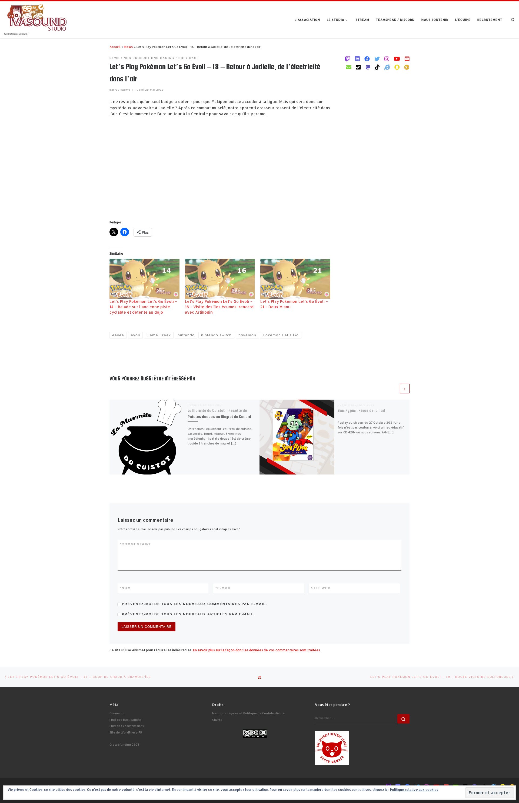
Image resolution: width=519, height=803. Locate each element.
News (128, 47)
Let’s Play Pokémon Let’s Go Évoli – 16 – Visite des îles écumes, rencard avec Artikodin (219, 306)
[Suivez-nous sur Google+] (407, 67)
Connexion (117, 713)
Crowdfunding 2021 (124, 744)
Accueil (115, 47)
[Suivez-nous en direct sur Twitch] (347, 59)
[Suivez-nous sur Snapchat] (397, 67)
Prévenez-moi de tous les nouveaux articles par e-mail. (188, 614)
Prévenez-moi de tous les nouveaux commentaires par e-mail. (194, 604)
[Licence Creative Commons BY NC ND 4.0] (255, 733)
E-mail (223, 588)
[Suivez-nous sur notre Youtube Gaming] (397, 59)
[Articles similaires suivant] (405, 388)
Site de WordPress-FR (125, 732)
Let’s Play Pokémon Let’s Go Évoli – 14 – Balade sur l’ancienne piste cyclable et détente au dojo (143, 306)
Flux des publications (125, 720)
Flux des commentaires (126, 726)
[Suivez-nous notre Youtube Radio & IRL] (407, 59)
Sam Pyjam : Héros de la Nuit (361, 410)
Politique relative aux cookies (414, 790)
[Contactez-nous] (348, 67)
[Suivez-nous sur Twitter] (377, 59)
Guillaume (122, 89)
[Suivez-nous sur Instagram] (386, 59)
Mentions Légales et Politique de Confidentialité (248, 713)
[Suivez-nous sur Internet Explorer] (387, 67)
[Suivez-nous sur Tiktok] (377, 67)
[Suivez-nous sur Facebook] (367, 59)
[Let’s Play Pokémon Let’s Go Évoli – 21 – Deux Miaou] (295, 279)
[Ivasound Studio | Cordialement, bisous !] (37, 16)
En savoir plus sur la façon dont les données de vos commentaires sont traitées (256, 650)
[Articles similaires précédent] (394, 388)
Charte (217, 720)
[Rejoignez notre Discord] (357, 59)
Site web (321, 588)
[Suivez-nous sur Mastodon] (367, 67)
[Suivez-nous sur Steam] (358, 67)
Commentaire (136, 544)
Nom (125, 588)
